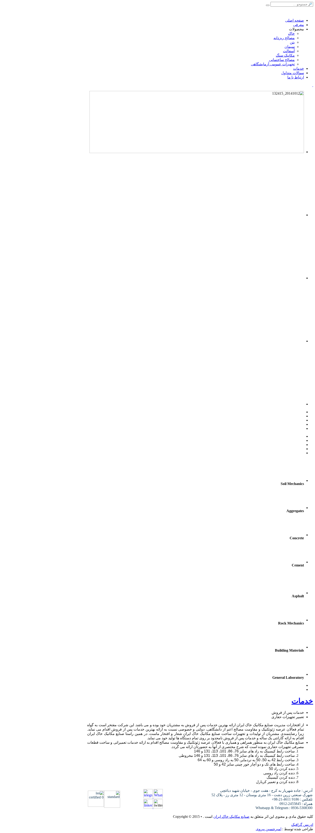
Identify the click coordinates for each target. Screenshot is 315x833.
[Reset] (268, 5)
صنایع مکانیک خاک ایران (231, 816)
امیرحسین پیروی (268, 829)
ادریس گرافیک (302, 825)
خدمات (302, 701)
